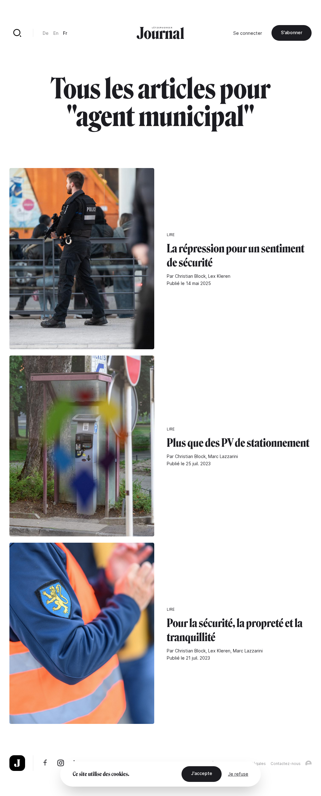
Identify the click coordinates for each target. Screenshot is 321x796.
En (55, 33)
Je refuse (238, 774)
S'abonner (291, 32)
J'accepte (201, 773)
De (46, 33)
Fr (65, 33)
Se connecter (247, 33)
